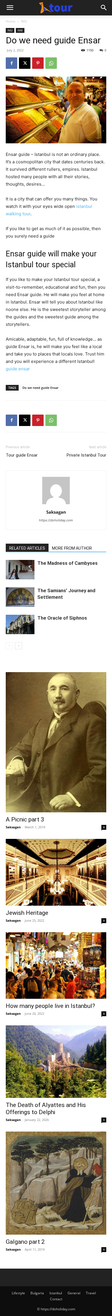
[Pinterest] (38, 63)
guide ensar (18, 368)
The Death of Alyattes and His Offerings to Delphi (46, 1109)
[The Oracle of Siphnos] (20, 624)
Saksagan (56, 512)
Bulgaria (37, 1293)
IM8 (20, 30)
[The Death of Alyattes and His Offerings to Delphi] (56, 1061)
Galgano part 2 (25, 1241)
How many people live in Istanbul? (50, 1005)
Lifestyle (18, 1293)
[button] (10, 7)
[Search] (104, 7)
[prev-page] (9, 645)
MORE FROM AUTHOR (72, 548)
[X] (24, 63)
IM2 (24, 21)
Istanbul (55, 1293)
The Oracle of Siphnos (62, 618)
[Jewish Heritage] (56, 872)
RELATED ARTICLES (27, 548)
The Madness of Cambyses (67, 563)
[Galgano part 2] (56, 1183)
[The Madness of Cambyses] (20, 570)
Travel (91, 1293)
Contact (56, 1299)
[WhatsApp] (51, 63)
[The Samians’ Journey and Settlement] (20, 597)
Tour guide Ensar (22, 455)
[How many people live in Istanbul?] (56, 965)
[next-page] (18, 645)
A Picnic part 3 (25, 819)
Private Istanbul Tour (86, 455)
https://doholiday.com (56, 520)
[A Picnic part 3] (56, 742)
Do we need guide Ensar (40, 387)
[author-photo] (56, 504)
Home (11, 21)
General (73, 1293)
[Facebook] (11, 63)
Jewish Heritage (27, 912)
